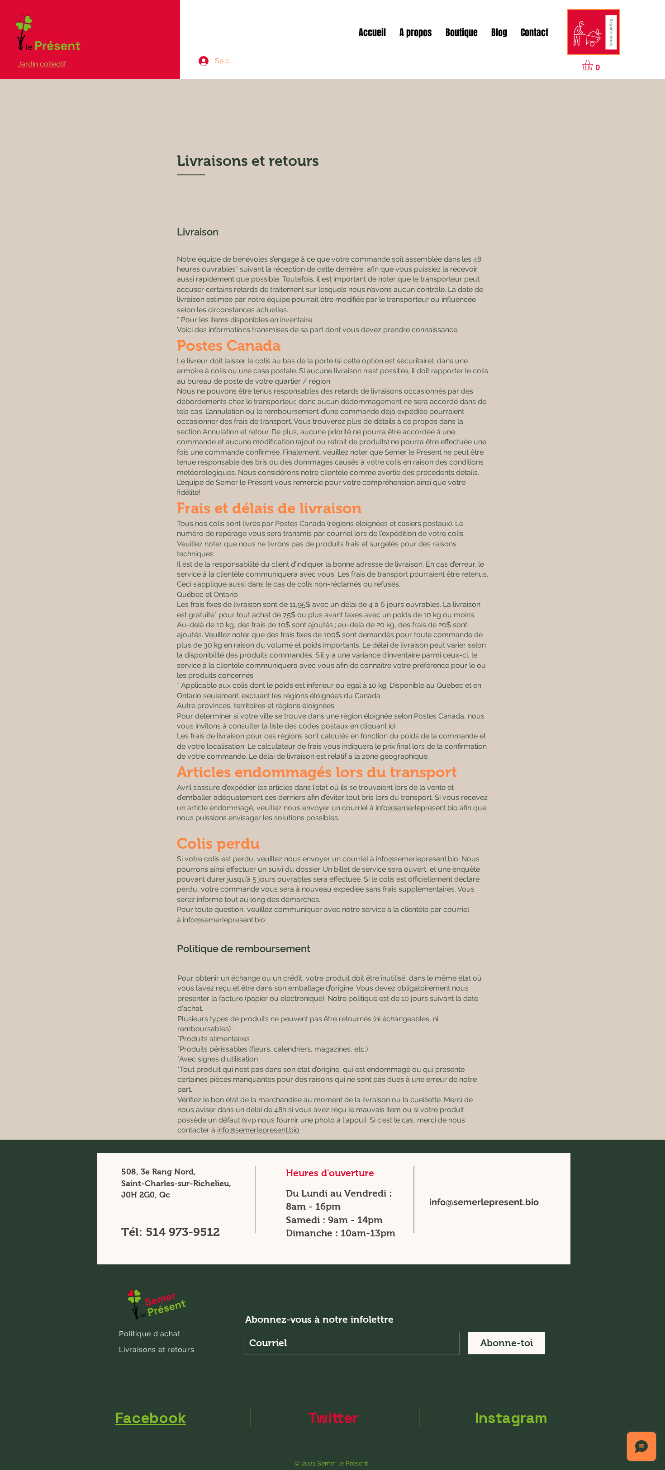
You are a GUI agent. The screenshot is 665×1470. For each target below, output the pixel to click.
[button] (611, 32)
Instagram (511, 1418)
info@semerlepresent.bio (416, 807)
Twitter (333, 1418)
